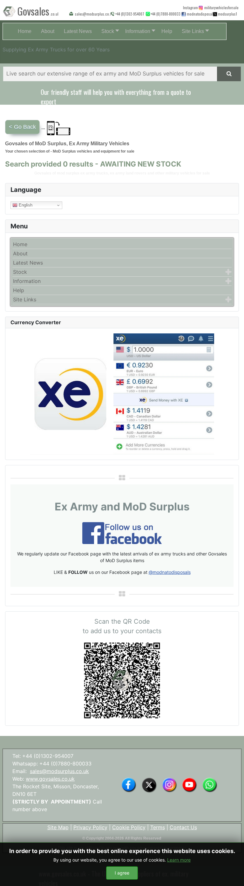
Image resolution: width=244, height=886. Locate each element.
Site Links (24, 299)
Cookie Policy (129, 827)
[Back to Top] (233, 874)
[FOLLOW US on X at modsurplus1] (226, 13)
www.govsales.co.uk (50, 779)
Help (18, 290)
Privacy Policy (90, 827)
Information (27, 281)
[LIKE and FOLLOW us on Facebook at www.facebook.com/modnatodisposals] (129, 784)
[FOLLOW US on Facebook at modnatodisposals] (183, 14)
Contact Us (183, 827)
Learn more (179, 860)
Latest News (28, 262)
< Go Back (22, 127)
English (24, 205)
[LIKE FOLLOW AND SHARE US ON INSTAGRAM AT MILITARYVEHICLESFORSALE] (220, 7)
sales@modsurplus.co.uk (59, 771)
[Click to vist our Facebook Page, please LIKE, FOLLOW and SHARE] (122, 532)
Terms (157, 827)
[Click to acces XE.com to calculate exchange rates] (122, 393)
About (20, 253)
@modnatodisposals (170, 572)
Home (20, 244)
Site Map (58, 827)
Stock (20, 272)
